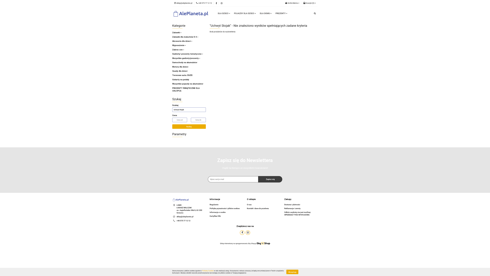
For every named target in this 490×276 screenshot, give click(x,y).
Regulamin (214, 205)
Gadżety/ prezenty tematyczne (187, 54)
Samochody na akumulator (184, 62)
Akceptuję (292, 272)
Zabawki (176, 32)
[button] (215, 199)
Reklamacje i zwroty (292, 208)
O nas (249, 205)
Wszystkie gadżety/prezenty (185, 58)
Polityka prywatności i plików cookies (225, 208)
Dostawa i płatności (292, 205)
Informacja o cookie (218, 212)
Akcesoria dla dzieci (181, 41)
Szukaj (189, 127)
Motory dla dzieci (180, 67)
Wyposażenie (178, 45)
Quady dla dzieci (179, 71)
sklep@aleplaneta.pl (185, 217)
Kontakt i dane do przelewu (258, 208)
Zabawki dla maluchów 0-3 (184, 37)
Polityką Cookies (208, 271)
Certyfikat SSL (215, 216)
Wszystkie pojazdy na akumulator (187, 84)
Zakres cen (177, 50)
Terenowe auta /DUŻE (182, 75)
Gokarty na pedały (180, 79)
